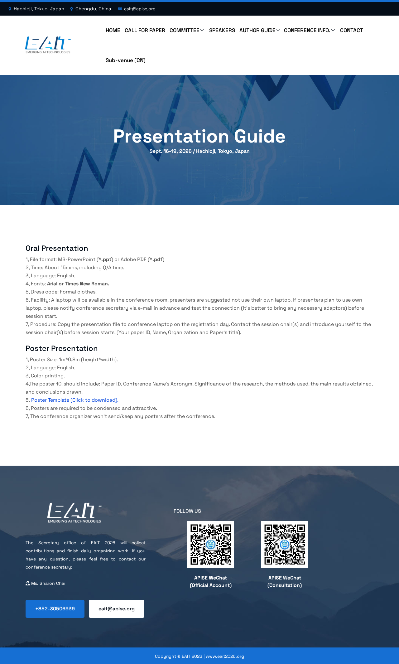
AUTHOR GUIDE (257, 30)
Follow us (187, 511)
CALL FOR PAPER (145, 30)
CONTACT (351, 30)
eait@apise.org (117, 608)
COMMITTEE (185, 30)
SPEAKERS (222, 30)
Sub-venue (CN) (126, 60)
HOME (113, 30)
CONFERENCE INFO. (307, 30)
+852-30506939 (55, 608)
